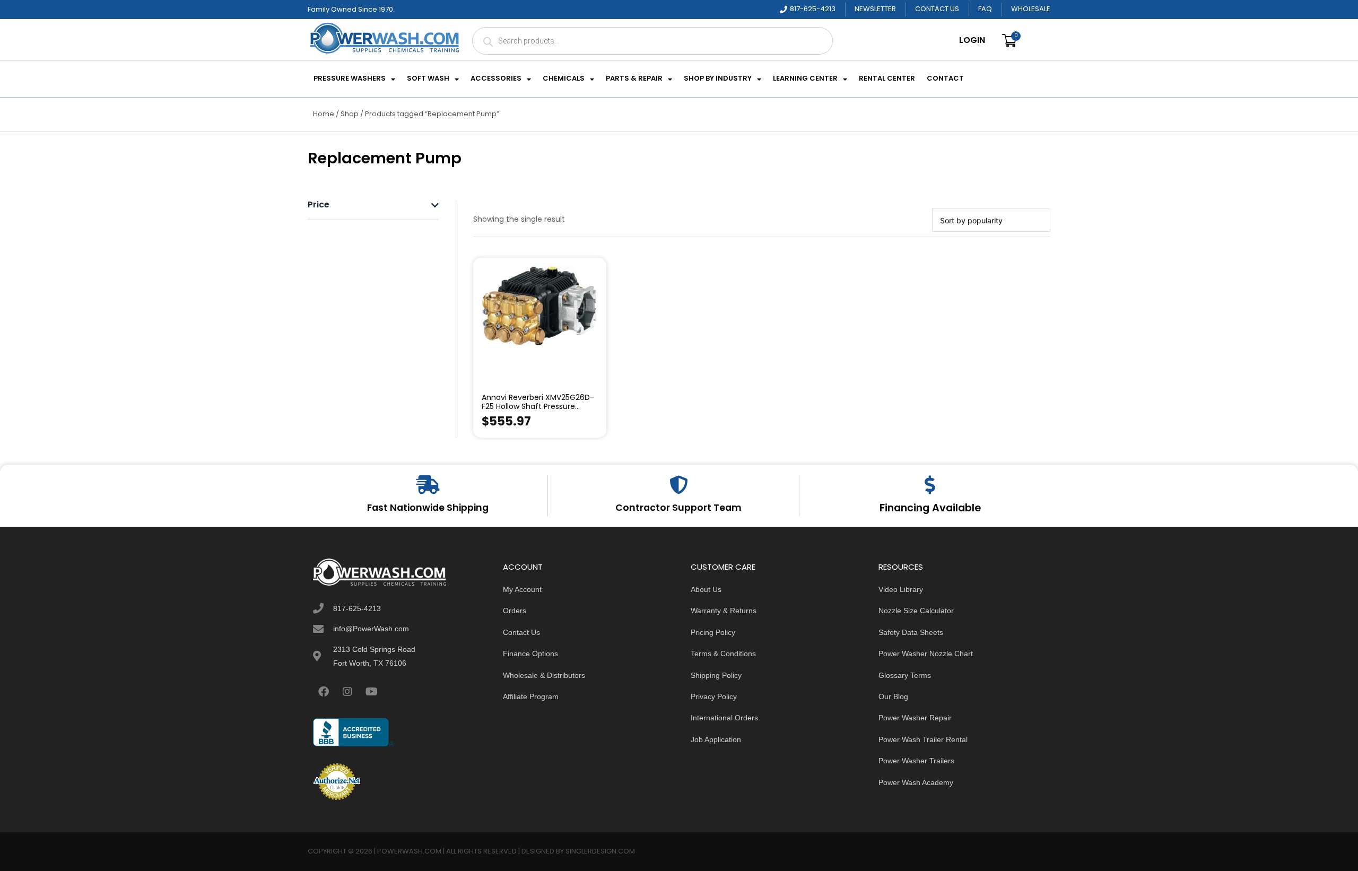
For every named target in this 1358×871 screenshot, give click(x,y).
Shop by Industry (718, 79)
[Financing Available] (930, 484)
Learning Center (805, 79)
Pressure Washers (350, 79)
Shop (350, 114)
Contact (945, 79)
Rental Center (887, 79)
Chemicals (564, 79)
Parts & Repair (634, 79)
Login (972, 41)
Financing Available (930, 508)
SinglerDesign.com (600, 851)
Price (318, 205)
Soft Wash (428, 79)
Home (323, 114)
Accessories (496, 79)
